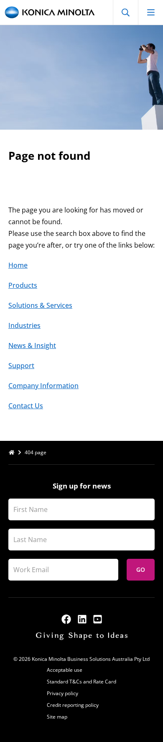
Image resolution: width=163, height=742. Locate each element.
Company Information (43, 385)
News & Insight (32, 345)
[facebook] (66, 619)
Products (22, 285)
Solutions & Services (40, 305)
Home (18, 265)
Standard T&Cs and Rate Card (81, 681)
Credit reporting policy (73, 705)
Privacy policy (62, 693)
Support (21, 365)
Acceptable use (64, 669)
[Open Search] (125, 12)
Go (140, 569)
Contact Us (25, 405)
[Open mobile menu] (150, 12)
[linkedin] (82, 619)
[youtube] (97, 619)
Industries (24, 325)
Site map (57, 716)
